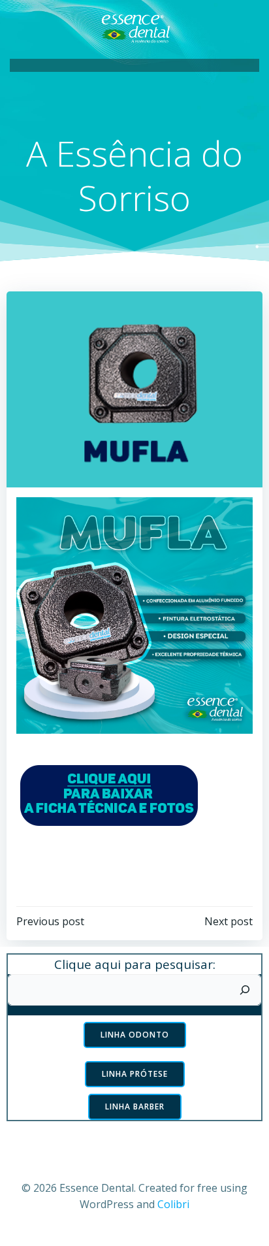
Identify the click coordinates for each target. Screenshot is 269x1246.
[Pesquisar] (245, 990)
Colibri (173, 1204)
